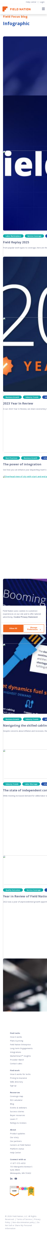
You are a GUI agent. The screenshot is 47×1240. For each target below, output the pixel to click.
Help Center (15, 1152)
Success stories (17, 1111)
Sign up (13, 1085)
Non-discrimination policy (23, 1222)
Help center (31, 2)
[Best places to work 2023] (23, 1189)
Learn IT (14, 1119)
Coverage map (16, 1096)
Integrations (15, 1052)
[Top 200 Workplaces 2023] (32, 1191)
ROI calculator (16, 1100)
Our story (14, 1137)
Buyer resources (17, 1115)
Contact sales (16, 1063)
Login (42, 2)
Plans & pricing (16, 1040)
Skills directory (16, 1081)
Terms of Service (24, 1219)
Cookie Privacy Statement (26, 617)
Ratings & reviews (18, 1123)
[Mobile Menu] (43, 8)
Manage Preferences (32, 628)
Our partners (16, 1141)
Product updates (17, 1133)
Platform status (17, 1148)
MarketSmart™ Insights (20, 1056)
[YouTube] (16, 1179)
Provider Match (17, 1059)
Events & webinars (18, 1107)
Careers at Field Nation (20, 1145)
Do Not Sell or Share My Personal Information (22, 1225)
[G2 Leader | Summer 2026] (14, 1191)
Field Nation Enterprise (20, 1044)
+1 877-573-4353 (18, 1163)
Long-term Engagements (21, 1048)
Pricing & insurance (18, 1078)
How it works (16, 1037)
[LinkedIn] (12, 1179)
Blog (12, 1104)
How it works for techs (20, 1074)
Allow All (13, 628)
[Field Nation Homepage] (17, 9)
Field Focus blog (15, 16)
